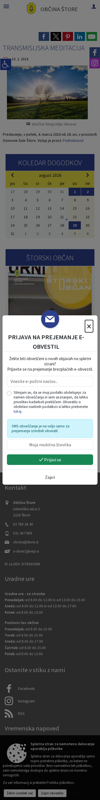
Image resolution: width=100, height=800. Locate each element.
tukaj (17, 411)
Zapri (50, 477)
